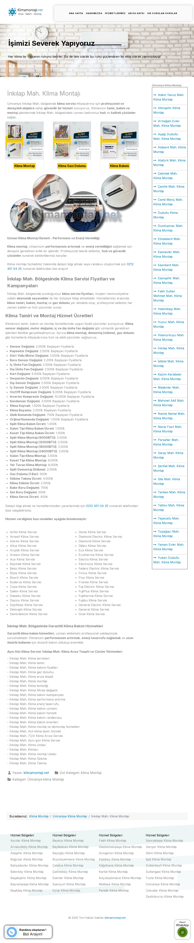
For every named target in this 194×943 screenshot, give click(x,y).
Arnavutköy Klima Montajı (29, 847)
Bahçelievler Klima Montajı (29, 865)
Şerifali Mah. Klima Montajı (168, 468)
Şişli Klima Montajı (158, 859)
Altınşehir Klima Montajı (166, 110)
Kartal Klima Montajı (113, 872)
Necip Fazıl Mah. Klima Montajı (167, 429)
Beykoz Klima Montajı (68, 840)
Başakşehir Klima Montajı (28, 878)
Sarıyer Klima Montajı (161, 847)
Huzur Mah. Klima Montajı (168, 324)
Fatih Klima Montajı (112, 840)
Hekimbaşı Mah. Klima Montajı (167, 311)
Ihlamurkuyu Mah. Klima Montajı (168, 337)
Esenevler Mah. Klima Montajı (166, 254)
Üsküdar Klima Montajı (162, 890)
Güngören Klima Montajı (116, 853)
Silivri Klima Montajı (160, 853)
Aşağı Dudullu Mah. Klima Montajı (167, 136)
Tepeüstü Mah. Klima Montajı (166, 520)
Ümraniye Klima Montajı (163, 884)
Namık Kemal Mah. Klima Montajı (169, 416)
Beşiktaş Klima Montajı (26, 890)
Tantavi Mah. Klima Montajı (169, 494)
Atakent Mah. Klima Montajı (169, 149)
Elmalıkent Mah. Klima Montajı (167, 241)
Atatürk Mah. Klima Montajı (169, 162)
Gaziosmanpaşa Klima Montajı (120, 847)
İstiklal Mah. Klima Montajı (168, 363)
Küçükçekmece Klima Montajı (120, 878)
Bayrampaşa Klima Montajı (29, 884)
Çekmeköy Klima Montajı (70, 872)
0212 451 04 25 (97, 506)
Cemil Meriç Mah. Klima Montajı (168, 202)
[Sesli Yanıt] (11, 932)
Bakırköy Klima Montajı (27, 872)
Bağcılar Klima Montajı (26, 859)
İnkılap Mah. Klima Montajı (168, 350)
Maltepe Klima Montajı (115, 884)
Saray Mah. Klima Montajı (168, 455)
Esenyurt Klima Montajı (69, 884)
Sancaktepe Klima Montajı (164, 840)
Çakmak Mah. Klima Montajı (165, 176)
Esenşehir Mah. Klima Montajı (166, 280)
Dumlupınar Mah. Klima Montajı (168, 228)
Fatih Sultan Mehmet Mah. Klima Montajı (167, 295)
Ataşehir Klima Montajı (26, 853)
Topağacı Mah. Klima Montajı (166, 534)
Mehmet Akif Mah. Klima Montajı (168, 403)
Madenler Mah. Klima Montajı (166, 390)
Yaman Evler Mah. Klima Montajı (168, 547)
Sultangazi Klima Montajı (163, 872)
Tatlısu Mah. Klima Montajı (168, 507)
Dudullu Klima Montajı (165, 215)
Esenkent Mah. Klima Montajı (166, 267)
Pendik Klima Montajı (114, 890)
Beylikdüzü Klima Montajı (70, 847)
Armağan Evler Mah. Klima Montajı (167, 123)
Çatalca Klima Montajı (67, 865)
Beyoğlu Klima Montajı (68, 853)
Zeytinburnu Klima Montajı (165, 896)
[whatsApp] (182, 932)
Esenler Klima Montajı (68, 878)
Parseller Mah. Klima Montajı (166, 442)
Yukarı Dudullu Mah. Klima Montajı (167, 560)
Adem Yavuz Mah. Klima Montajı (168, 97)
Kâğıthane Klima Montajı (116, 865)
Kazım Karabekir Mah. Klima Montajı (167, 376)
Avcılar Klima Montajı (25, 840)
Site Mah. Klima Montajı (166, 481)
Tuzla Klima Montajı (160, 878)
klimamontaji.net (115, 917)
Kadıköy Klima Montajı (115, 859)
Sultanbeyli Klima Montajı (164, 865)
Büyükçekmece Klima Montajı (73, 859)
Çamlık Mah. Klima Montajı (168, 189)
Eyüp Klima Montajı (66, 890)
